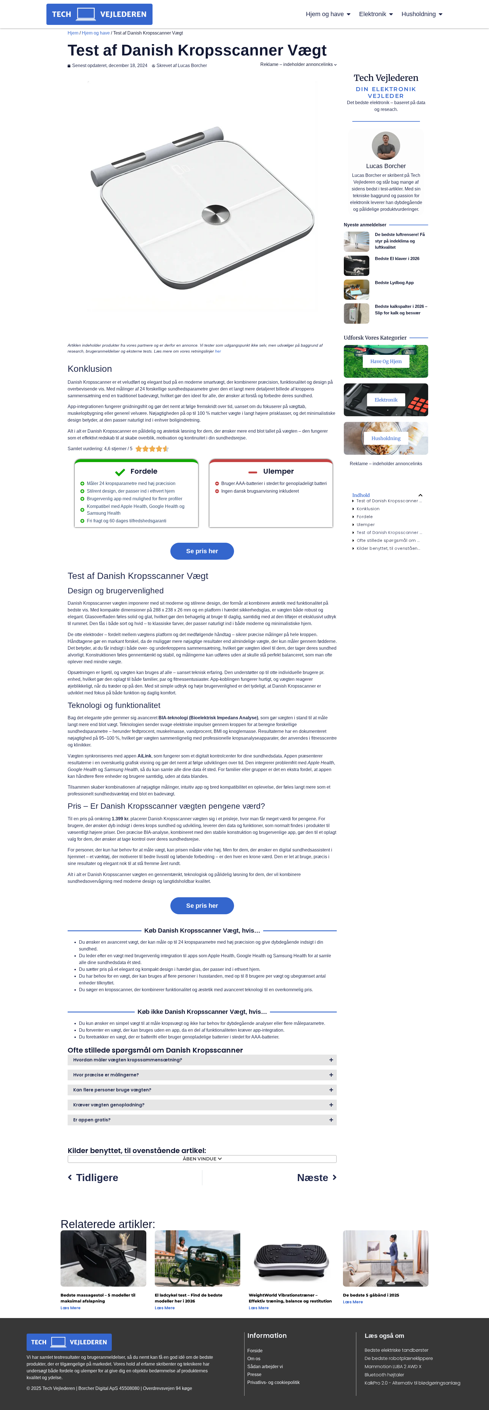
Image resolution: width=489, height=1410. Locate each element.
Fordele (365, 517)
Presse (254, 1374)
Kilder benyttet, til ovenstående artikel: (389, 548)
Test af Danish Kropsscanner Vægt (390, 501)
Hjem (73, 33)
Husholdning (419, 14)
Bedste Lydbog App (394, 282)
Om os (253, 1358)
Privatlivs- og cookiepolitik (273, 1382)
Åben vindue (199, 1159)
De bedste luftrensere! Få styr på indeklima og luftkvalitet (400, 241)
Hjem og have (325, 14)
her (218, 351)
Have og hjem (386, 361)
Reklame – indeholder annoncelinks (296, 64)
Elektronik (372, 14)
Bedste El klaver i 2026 (397, 258)
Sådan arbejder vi (265, 1366)
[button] (420, 495)
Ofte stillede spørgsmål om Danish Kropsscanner (389, 540)
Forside (255, 1350)
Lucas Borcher (386, 165)
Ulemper (366, 524)
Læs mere (71, 1308)
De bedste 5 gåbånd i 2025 (371, 1295)
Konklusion (368, 509)
